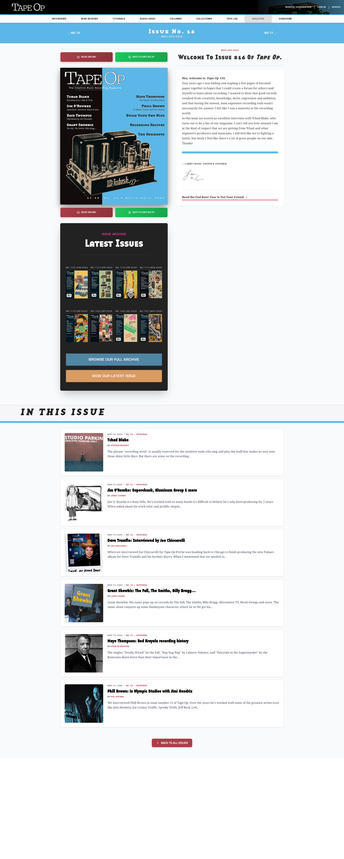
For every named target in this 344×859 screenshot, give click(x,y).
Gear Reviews (89, 19)
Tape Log (232, 19)
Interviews (59, 19)
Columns (176, 19)
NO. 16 (129, 434)
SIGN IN (321, 7)
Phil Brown (117, 697)
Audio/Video (147, 19)
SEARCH (336, 7)
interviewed (121, 703)
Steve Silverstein (120, 646)
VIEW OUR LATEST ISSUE (114, 376)
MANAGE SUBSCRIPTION (298, 7)
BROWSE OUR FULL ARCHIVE (114, 360)
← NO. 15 (73, 33)
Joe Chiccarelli (119, 546)
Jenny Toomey (118, 496)
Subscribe (285, 19)
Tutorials (119, 19)
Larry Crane (118, 596)
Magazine (258, 19)
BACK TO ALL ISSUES (174, 743)
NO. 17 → (270, 33)
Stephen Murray (120, 445)
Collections (204, 19)
